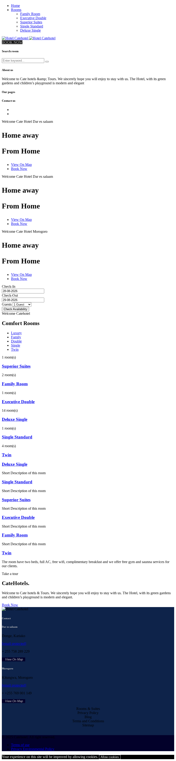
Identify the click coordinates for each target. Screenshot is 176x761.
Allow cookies (110, 757)
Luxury (16, 333)
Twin (15, 349)
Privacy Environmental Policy (32, 749)
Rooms (16, 10)
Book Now (19, 169)
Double (16, 341)
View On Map (21, 165)
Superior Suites (31, 22)
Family (16, 337)
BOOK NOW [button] (12, 42)
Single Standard (31, 26)
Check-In (8, 286)
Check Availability (15, 309)
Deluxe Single (30, 30)
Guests (7, 304)
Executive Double (33, 18)
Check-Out (10, 295)
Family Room (30, 14)
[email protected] (14, 644)
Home (15, 6)
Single (15, 345)
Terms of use (20, 745)
